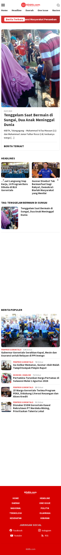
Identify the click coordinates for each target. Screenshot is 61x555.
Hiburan (44, 518)
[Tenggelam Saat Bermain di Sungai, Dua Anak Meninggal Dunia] (30, 68)
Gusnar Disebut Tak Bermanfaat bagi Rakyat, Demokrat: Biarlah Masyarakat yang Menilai (43, 187)
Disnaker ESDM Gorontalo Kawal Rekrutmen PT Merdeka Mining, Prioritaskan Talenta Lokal (31, 408)
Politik (45, 508)
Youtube (18, 535)
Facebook (17, 530)
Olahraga (44, 513)
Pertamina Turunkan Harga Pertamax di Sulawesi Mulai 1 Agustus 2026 (36, 379)
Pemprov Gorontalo (11, 350)
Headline (26, 375)
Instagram (46, 530)
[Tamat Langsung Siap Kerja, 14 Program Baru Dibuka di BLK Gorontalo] (15, 170)
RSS (46, 535)
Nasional (16, 508)
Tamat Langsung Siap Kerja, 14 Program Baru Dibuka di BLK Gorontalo (14, 186)
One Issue (44, 503)
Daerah (16, 503)
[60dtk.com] (30, 4)
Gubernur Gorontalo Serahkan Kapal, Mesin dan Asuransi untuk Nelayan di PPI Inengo (29, 354)
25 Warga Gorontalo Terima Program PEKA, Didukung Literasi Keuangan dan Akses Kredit (35, 393)
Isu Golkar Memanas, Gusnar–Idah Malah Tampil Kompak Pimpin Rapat (36, 366)
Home (16, 498)
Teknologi (15, 513)
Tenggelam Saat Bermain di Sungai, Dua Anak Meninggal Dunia (29, 120)
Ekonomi (17, 375)
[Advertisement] (30, 265)
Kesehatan (16, 518)
